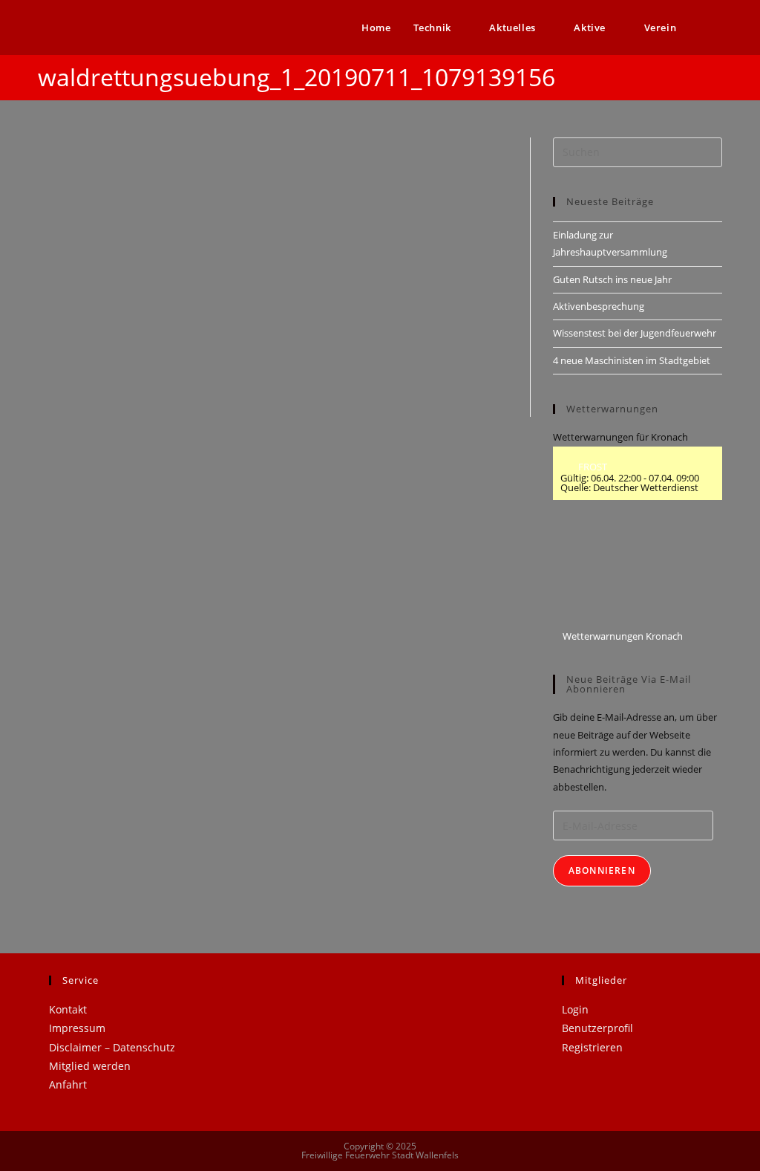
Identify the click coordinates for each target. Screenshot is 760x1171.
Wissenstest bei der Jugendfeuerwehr (634, 333)
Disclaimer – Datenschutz (112, 1047)
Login (575, 1009)
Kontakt (68, 1009)
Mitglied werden (90, 1066)
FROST (591, 466)
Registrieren (592, 1047)
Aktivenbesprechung (598, 306)
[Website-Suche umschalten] (718, 27)
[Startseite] (718, 72)
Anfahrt (68, 1084)
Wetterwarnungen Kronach (621, 636)
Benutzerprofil (597, 1028)
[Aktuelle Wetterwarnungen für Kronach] (608, 571)
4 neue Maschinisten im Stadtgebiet (631, 360)
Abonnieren (602, 870)
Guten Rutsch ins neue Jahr (612, 279)
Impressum (77, 1028)
